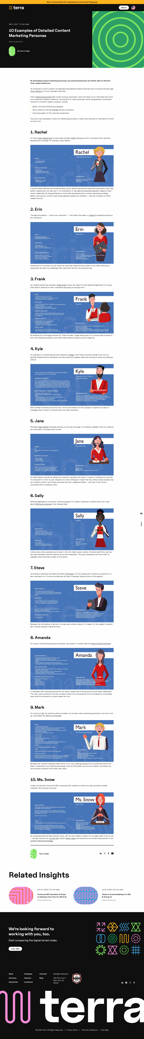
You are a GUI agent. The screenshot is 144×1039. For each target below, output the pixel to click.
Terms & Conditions (89, 1030)
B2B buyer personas (43, 504)
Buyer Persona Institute (100, 644)
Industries (13, 982)
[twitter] (104, 853)
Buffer (73, 138)
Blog (41, 978)
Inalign (71, 355)
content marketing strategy (41, 841)
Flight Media (43, 427)
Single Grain (61, 285)
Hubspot (92, 215)
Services (12, 978)
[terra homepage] (16, 7)
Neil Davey (69, 574)
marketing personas (43, 97)
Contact (43, 974)
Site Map (104, 1030)
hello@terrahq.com (60, 974)
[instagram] (126, 982)
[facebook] (108, 853)
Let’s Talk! (15, 949)
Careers (27, 978)
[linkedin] (101, 853)
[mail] (112, 853)
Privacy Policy (72, 1030)
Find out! (93, 2)
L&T (42, 713)
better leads (70, 838)
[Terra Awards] (141, 519)
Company (28, 974)
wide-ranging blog (45, 138)
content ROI (54, 838)
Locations (28, 982)
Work (11, 974)
